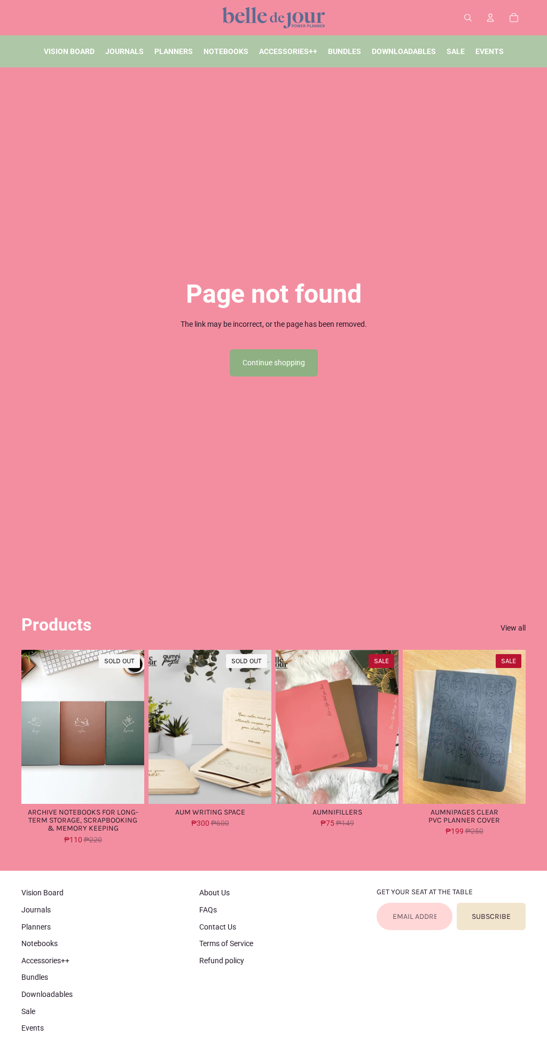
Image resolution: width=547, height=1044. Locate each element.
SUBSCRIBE (491, 916)
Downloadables (47, 994)
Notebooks (39, 943)
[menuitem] (69, 51)
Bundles (34, 977)
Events (32, 1028)
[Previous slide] (29, 727)
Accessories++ (45, 960)
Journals (36, 909)
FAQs (208, 909)
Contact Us (217, 927)
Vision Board (42, 892)
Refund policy (221, 960)
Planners (36, 927)
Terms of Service (226, 943)
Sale (28, 1011)
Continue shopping (274, 362)
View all (513, 628)
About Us (214, 892)
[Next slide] (136, 727)
